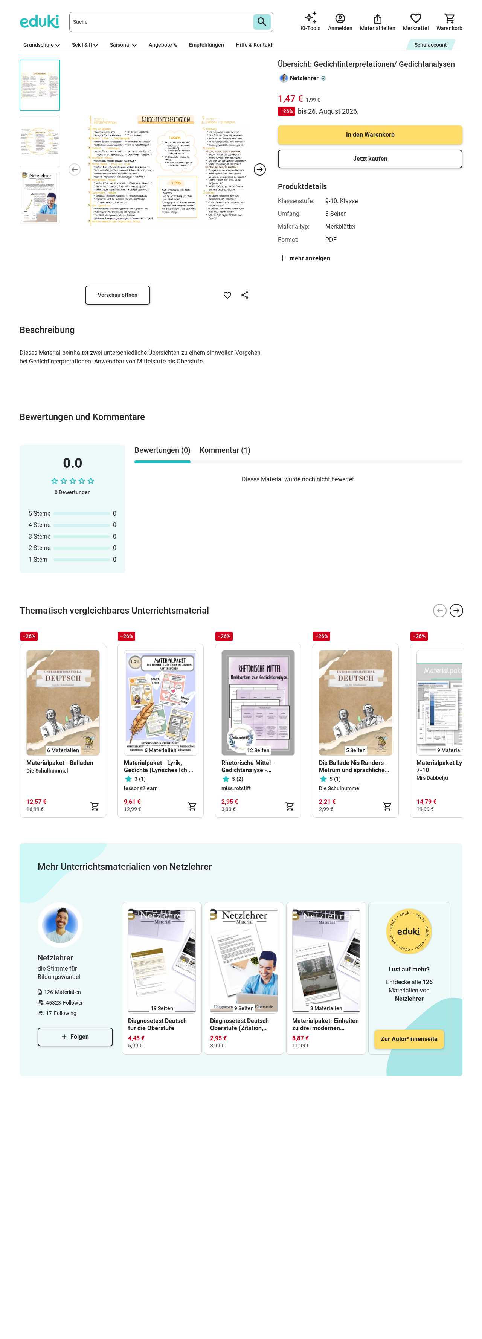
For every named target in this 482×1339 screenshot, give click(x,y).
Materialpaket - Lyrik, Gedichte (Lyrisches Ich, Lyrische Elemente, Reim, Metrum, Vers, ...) (158, 766)
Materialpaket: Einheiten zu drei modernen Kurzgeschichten (325, 1024)
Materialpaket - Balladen (59, 762)
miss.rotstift (236, 788)
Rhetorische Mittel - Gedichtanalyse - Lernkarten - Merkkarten (255, 766)
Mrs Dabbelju (432, 778)
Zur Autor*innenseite (409, 1039)
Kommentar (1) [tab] (225, 450)
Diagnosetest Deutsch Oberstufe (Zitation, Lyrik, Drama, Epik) (239, 1024)
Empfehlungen (206, 45)
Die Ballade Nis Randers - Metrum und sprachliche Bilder (353, 766)
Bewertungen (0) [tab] (162, 450)
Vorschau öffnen (117, 295)
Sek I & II (82, 45)
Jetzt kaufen (370, 158)
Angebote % (163, 45)
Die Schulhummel (47, 771)
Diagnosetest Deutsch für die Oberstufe (157, 1024)
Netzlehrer (304, 78)
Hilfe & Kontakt (254, 45)
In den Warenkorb (370, 134)
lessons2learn (141, 788)
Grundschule (38, 45)
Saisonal (120, 45)
